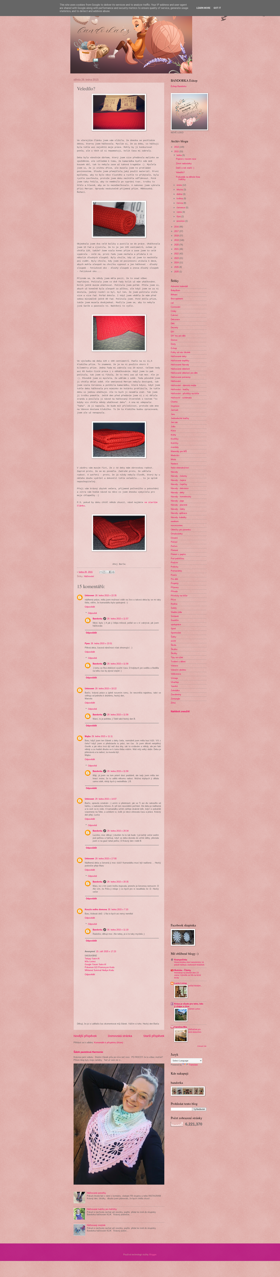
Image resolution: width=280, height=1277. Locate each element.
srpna (179, 212)
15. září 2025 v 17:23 (106, 951)
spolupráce (176, 624)
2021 (176, 249)
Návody (174, 472)
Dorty (173, 344)
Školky (174, 653)
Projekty (175, 583)
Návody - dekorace (179, 488)
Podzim (174, 562)
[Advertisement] (180, 766)
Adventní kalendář (179, 286)
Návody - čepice (178, 480)
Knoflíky (175, 439)
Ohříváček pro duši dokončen (194, 1030)
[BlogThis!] (104, 572)
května (180, 198)
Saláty (174, 608)
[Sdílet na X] (107, 572)
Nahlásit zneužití (180, 711)
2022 (176, 253)
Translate (193, 1065)
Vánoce (174, 665)
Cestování (175, 307)
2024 (176, 262)
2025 (176, 267)
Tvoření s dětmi (178, 661)
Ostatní (174, 538)
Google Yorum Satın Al (95, 964)
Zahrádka (175, 690)
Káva (173, 430)
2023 (176, 258)
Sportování (176, 633)
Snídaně (175, 616)
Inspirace (175, 406)
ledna (179, 155)
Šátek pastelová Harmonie (88, 1052)
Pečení (174, 542)
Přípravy (175, 587)
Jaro (173, 414)
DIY (172, 332)
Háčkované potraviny (181, 377)
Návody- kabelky (179, 517)
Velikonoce (176, 674)
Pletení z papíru (178, 554)
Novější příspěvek (85, 1036)
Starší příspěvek (153, 1036)
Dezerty (174, 327)
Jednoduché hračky (180, 418)
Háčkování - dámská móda (183, 385)
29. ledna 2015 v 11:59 (117, 771)
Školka (174, 649)
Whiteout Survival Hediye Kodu (99, 970)
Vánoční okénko (178, 670)
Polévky (174, 567)
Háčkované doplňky (180, 360)
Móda (173, 459)
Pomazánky (176, 571)
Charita (174, 402)
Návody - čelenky (179, 476)
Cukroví (174, 315)
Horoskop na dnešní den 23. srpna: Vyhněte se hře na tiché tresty (187, 975)
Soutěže (175, 620)
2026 (176, 271)
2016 (176, 226)
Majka (88, 736)
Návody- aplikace (179, 513)
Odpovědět (90, 607)
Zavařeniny (176, 694)
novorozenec (177, 525)
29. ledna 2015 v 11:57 (117, 618)
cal (172, 303)
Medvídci (175, 455)
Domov (174, 340)
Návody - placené (179, 505)
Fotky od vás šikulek (180, 352)
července (181, 207)
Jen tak (174, 422)
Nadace (174, 463)
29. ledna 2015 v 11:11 (102, 736)
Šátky (173, 637)
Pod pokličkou (177, 558)
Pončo (174, 575)
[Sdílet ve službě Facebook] (110, 572)
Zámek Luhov (194, 1009)
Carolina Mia (180, 1027)
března (180, 189)
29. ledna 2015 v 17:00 (106, 858)
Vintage (174, 678)
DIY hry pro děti (178, 336)
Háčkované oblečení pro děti (184, 373)
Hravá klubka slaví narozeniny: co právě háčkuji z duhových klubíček (189, 963)
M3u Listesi (90, 961)
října (179, 216)
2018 (176, 235)
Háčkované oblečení (180, 369)
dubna (180, 194)
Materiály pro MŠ (179, 451)
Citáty (173, 311)
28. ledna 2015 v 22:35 (106, 595)
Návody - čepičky (179, 484)
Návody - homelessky (181, 496)
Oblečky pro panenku (181, 529)
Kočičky (174, 443)
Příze (173, 599)
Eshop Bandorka (178, 86)
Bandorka (97, 618)
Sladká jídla (176, 612)
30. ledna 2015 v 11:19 (117, 929)
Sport (173, 628)
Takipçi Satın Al (92, 958)
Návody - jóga (177, 501)
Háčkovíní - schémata (181, 397)
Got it (217, 8)
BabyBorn (175, 290)
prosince (181, 221)
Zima (173, 703)
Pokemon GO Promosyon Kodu (99, 967)
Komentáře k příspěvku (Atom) (108, 1042)
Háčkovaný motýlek (96, 1225)
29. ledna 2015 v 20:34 (117, 831)
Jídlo (173, 426)
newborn (175, 521)
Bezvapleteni (177, 298)
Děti (173, 323)
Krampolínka (180, 959)
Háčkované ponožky (96, 1193)
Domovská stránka (120, 1036)
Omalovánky (177, 533)
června (180, 203)
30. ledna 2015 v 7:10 (118, 909)
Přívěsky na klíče (179, 595)
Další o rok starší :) (185, 168)
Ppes (87, 643)
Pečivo (174, 546)
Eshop (174, 348)
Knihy (173, 435)
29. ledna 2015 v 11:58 (117, 663)
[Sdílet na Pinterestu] (113, 572)
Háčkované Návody (180, 364)
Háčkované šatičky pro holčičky (102, 1209)
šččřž (173, 641)
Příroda (174, 591)
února (179, 185)
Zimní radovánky (184, 163)
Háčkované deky (179, 356)
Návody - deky (177, 492)
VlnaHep (175, 682)
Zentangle (175, 699)
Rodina (174, 604)
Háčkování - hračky (180, 389)
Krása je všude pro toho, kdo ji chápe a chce (188, 1005)
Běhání (174, 294)
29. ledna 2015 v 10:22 (106, 688)
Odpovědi (92, 613)
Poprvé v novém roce (186, 159)
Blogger (152, 1254)
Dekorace (175, 319)
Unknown (89, 595)
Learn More (203, 8)
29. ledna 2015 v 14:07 (106, 799)
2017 (176, 231)
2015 (176, 151)
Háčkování (89, 576)
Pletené (174, 550)
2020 (176, 244)
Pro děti (174, 579)
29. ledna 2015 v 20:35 (117, 882)
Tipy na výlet (177, 657)
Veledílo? (180, 172)
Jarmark (174, 410)
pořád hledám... (195, 986)
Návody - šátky (178, 509)
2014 (176, 147)
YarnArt (174, 686)
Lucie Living (180, 983)
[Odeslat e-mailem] (101, 572)
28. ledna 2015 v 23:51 (101, 643)
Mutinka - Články (182, 970)
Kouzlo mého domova (96, 909)
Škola (173, 645)
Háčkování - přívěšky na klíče (185, 393)
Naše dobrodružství (180, 468)
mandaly (175, 447)
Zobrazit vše (201, 1046)
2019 (176, 240)
